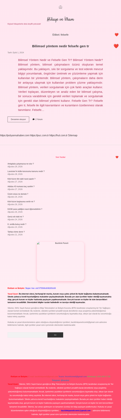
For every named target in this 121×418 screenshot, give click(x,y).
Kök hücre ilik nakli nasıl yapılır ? (21, 179)
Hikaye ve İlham (60, 19)
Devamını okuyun (20, 120)
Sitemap (72, 135)
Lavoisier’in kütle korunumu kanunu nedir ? (26, 171)
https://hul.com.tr (58, 135)
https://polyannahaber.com (14, 135)
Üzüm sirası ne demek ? (18, 194)
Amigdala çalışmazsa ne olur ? (21, 164)
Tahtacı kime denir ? (16, 232)
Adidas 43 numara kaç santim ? (21, 186)
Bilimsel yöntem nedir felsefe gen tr (60, 46)
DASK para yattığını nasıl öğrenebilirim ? (25, 209)
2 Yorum (39, 119)
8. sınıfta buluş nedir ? (17, 224)
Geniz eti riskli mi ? (16, 217)
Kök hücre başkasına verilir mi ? (21, 201)
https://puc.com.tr (39, 135)
